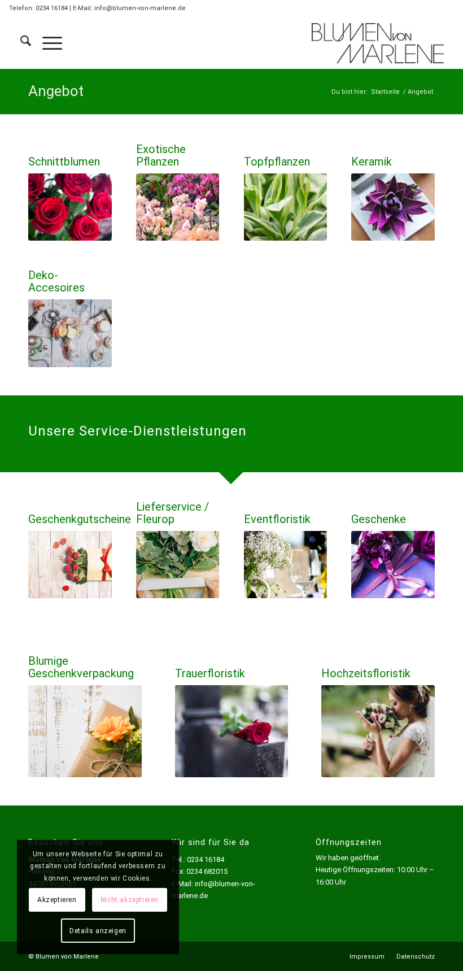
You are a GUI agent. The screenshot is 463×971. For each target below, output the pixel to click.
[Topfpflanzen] (285, 207)
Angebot (56, 90)
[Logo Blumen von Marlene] (378, 43)
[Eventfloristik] (285, 564)
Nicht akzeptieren (130, 900)
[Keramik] (393, 207)
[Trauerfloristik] (232, 731)
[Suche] (20, 43)
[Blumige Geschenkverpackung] (85, 731)
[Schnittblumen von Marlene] (178, 564)
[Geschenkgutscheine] (70, 564)
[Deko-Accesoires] (70, 333)
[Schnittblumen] (70, 207)
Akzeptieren (57, 900)
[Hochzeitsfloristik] (378, 731)
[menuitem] (20, 43)
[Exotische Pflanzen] (178, 207)
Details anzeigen (97, 931)
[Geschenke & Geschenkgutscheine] (393, 564)
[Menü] (46, 43)
